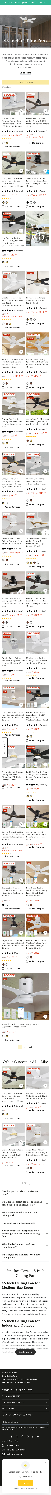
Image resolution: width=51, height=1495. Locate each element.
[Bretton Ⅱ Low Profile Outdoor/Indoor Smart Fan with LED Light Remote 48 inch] (37, 925)
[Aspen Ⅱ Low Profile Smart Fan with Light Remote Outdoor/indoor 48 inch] (37, 816)
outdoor (43, 1304)
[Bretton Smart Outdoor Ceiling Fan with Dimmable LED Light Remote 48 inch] (13, 756)
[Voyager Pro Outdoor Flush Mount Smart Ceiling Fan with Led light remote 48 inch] (13, 463)
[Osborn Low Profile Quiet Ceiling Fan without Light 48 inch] (37, 463)
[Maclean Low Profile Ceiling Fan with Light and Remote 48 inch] (37, 642)
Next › (30, 1047)
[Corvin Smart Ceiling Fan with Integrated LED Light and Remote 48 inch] (13, 642)
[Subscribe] (48, 1422)
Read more (25, 1352)
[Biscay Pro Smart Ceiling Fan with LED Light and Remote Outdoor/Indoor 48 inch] (13, 696)
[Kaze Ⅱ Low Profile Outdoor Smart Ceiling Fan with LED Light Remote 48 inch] (37, 872)
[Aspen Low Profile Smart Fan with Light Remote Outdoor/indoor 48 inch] (37, 403)
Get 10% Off (4, 749)
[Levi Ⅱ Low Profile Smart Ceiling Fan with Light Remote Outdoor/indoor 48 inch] (37, 756)
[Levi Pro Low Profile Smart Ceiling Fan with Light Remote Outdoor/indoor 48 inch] (13, 222)
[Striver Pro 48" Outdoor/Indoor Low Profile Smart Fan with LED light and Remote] (13, 103)
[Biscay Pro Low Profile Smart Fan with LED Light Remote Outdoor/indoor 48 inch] (13, 162)
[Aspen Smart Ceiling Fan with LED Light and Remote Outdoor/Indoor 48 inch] (37, 343)
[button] (13, 131)
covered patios (19, 1345)
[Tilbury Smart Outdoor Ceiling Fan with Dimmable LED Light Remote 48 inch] (37, 523)
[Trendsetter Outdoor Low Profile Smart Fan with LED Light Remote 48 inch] (37, 162)
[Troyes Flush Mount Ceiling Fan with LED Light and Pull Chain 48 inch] (13, 582)
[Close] (4, 741)
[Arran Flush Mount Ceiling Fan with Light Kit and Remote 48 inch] (13, 523)
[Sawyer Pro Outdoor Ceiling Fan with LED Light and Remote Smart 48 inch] (37, 103)
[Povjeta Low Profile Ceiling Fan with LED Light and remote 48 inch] (13, 403)
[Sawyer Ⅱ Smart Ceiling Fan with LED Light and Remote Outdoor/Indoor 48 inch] (13, 816)
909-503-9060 (13, 1445)
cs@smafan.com (14, 1454)
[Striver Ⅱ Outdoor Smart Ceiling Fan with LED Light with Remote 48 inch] (25, 996)
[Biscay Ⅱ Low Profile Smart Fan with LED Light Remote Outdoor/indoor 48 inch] (37, 696)
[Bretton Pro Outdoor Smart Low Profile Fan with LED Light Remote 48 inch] (37, 582)
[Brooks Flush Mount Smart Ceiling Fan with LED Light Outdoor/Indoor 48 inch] (13, 282)
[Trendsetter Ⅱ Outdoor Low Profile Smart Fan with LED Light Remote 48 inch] (13, 872)
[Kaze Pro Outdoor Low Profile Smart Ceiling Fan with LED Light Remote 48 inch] (13, 343)
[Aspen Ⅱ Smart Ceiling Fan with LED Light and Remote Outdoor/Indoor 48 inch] (13, 925)
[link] (37, 245)
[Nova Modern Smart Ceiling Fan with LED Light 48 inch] (37, 282)
